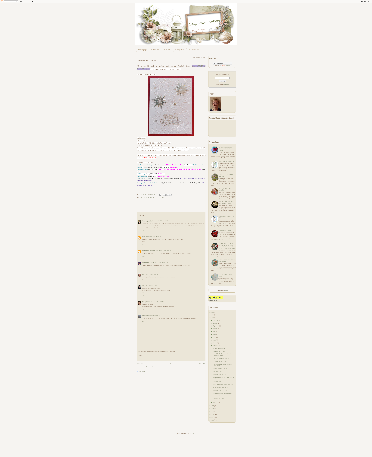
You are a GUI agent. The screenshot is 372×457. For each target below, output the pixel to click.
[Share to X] (167, 195)
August (215, 328)
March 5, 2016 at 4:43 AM (153, 315)
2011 (212, 417)
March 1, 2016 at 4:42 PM (152, 286)
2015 (212, 406)
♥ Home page (142, 50)
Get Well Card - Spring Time (220, 387)
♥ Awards (167, 50)
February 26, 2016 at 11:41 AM (160, 221)
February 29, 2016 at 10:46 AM (162, 262)
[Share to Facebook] (169, 195)
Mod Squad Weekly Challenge (221, 358)
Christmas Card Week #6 (219, 374)
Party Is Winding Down (219, 348)
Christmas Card (157, 198)
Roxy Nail (192, 433)
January (215, 402)
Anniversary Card (217, 371)
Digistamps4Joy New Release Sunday (222, 393)
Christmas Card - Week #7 (220, 351)
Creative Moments (142, 169)
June (214, 334)
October (215, 323)
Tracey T (144, 315)
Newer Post (140, 363)
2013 (212, 411)
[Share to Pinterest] (171, 195)
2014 (212, 408)
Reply (143, 230)
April (214, 340)
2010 (212, 420)
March (215, 343)
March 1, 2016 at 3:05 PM (151, 274)
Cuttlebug (164, 198)
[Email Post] (160, 195)
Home (171, 363)
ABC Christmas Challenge (145, 165)
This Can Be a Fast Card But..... (220, 368)
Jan (143, 274)
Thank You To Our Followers (226, 161)
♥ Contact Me (194, 50)
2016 (212, 318)
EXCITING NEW (217, 382)
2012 (212, 414)
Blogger (226, 290)
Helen (143, 286)
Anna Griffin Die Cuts (146, 198)
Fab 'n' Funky (141, 174)
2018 (212, 312)
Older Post (202, 363)
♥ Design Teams (180, 50)
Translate (227, 65)
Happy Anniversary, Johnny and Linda (223, 384)
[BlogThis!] (166, 195)
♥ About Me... (155, 50)
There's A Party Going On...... (220, 361)
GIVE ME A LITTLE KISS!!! (225, 230)
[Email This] (164, 195)
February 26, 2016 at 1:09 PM (153, 236)
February (216, 346)
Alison (143, 236)
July (214, 331)
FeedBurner (226, 84)
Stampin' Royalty (142, 176)
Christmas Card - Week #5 (220, 390)
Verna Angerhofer (147, 221)
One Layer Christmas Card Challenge (148, 183)
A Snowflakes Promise (144, 178)
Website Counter (213, 300)
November (216, 320)
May (214, 337)
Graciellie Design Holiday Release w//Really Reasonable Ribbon (227, 148)
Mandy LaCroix (146, 302)
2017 (212, 315)
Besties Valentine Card (218, 396)
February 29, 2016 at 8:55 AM (163, 250)
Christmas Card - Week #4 (220, 398)
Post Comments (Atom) (150, 367)
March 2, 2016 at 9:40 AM (157, 302)
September (216, 326)
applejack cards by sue (148, 262)
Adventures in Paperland (148, 250)
